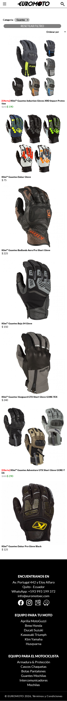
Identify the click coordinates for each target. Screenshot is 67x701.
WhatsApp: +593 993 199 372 (33, 591)
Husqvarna (33, 644)
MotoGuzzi (38, 621)
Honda (37, 625)
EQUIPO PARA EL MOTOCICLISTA (33, 656)
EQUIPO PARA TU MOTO (33, 615)
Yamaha (36, 639)
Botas (25, 671)
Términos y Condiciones (47, 696)
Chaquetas (39, 666)
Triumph (41, 635)
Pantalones (38, 671)
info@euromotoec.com (33, 596)
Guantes (27, 676)
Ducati (28, 630)
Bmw (28, 625)
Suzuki (38, 630)
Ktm (28, 639)
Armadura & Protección (33, 662)
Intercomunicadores (34, 680)
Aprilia (25, 621)
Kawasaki (27, 635)
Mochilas (40, 676)
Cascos (26, 666)
